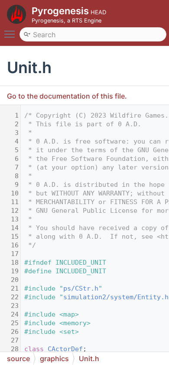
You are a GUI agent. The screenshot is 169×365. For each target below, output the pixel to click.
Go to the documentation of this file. (67, 96)
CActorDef (65, 349)
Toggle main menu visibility (11, 34)
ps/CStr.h (80, 288)
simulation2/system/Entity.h (116, 297)
